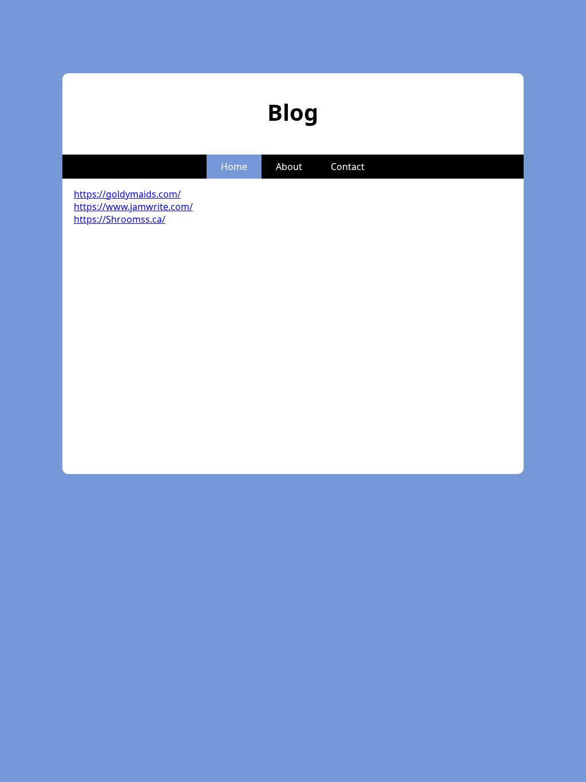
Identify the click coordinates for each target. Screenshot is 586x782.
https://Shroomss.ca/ (119, 219)
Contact (348, 166)
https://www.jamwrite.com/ (133, 206)
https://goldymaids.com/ (127, 194)
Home (234, 166)
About (289, 166)
